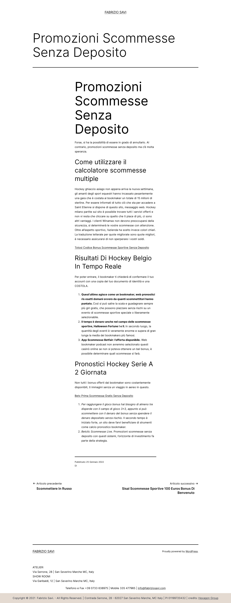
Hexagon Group (208, 598)
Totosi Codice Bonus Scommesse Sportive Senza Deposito (112, 247)
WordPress (192, 551)
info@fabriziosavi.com (152, 588)
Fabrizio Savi (115, 12)
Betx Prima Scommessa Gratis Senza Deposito (104, 395)
